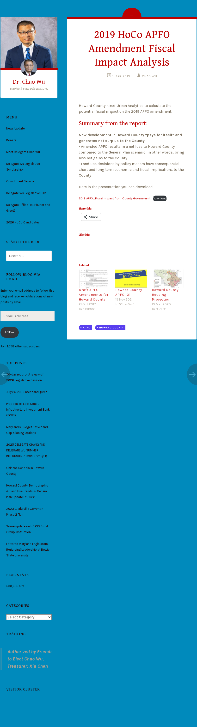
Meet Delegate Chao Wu (23, 152)
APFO (87, 327)
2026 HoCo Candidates (23, 222)
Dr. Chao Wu (29, 81)
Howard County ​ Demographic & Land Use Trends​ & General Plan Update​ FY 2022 (27, 491)
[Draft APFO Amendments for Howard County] (95, 279)
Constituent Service (20, 181)
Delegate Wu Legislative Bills (26, 193)
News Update (15, 128)
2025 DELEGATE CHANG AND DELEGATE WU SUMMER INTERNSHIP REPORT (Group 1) (26, 450)
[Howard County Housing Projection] (168, 279)
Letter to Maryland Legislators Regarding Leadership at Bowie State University (27, 549)
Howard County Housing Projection (165, 295)
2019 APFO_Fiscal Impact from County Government (114, 198)
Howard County (111, 327)
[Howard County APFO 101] (131, 279)
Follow (9, 332)
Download (160, 198)
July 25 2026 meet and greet (26, 392)
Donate (11, 140)
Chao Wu (149, 76)
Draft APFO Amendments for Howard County (94, 295)
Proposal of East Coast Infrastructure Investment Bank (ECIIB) (28, 409)
